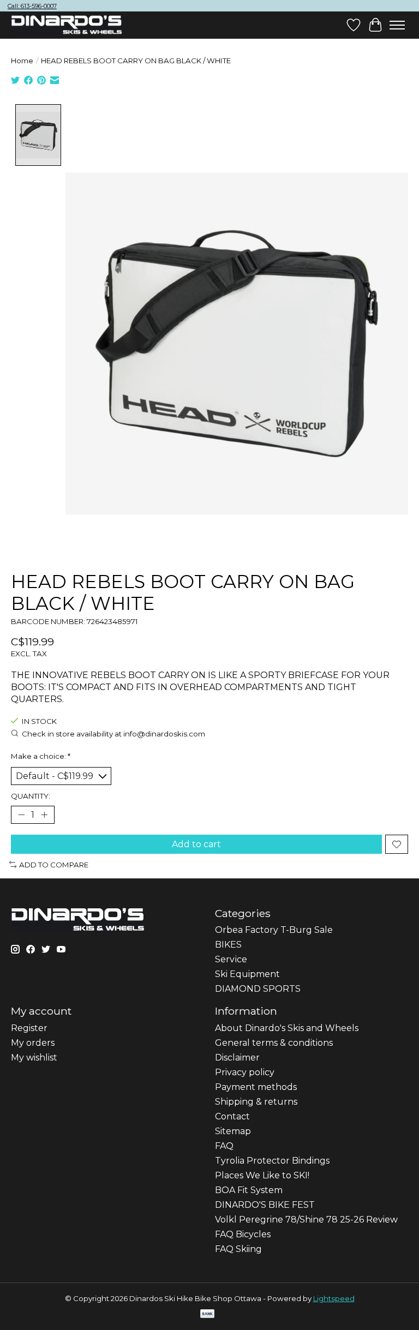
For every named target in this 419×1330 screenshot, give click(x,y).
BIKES (228, 944)
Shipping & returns (256, 1102)
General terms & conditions (274, 1043)
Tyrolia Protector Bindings (272, 1160)
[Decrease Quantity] (21, 815)
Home (22, 60)
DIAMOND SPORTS (258, 989)
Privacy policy (244, 1072)
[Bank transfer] (207, 1314)
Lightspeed (334, 1298)
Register (29, 1028)
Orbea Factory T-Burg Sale (274, 930)
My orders (33, 1043)
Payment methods (256, 1087)
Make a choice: (40, 756)
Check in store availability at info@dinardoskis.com (113, 733)
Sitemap (233, 1131)
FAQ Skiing (238, 1249)
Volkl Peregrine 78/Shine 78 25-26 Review (306, 1219)
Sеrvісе (231, 959)
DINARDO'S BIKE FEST (265, 1205)
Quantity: (30, 796)
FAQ (224, 1146)
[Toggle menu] (397, 25)
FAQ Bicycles (243, 1234)
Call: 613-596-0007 (32, 6)
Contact (232, 1116)
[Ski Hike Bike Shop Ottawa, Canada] (66, 25)
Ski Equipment (247, 974)
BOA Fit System (249, 1190)
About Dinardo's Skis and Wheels (286, 1028)
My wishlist (34, 1057)
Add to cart (196, 844)
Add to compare (53, 864)
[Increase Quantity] (44, 815)
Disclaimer (237, 1057)
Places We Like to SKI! (262, 1175)
